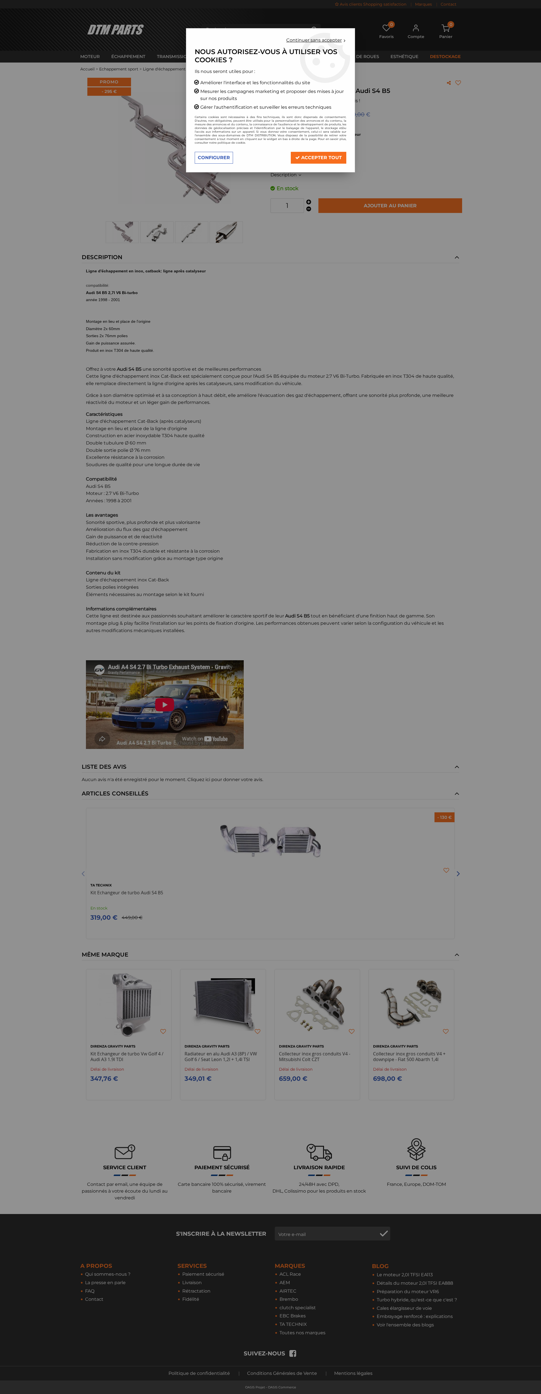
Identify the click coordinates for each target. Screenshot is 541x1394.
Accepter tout (321, 157)
